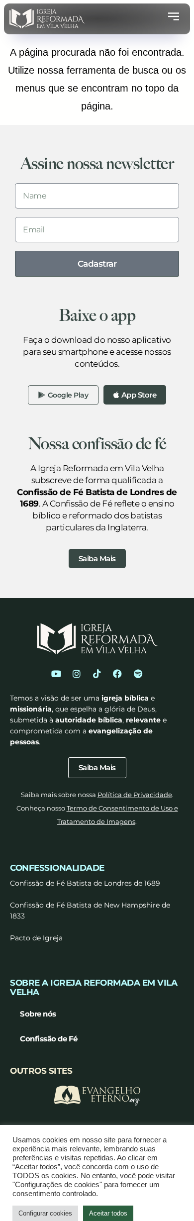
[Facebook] (117, 674)
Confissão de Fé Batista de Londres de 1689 (85, 883)
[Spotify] (138, 674)
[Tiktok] (97, 674)
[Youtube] (56, 674)
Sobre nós (38, 1013)
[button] (173, 18)
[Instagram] (77, 674)
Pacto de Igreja (36, 937)
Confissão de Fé (49, 1038)
